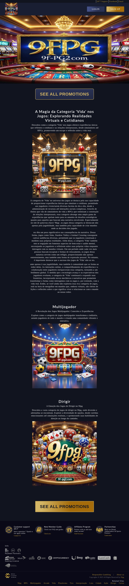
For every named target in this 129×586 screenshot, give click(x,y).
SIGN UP (115, 9)
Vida (54, 583)
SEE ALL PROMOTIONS (64, 94)
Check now (47, 534)
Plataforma (62, 583)
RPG (26, 583)
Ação (106, 583)
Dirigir (113, 583)
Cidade (98, 583)
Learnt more (108, 535)
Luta (91, 583)
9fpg (122, 577)
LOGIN (96, 9)
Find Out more (78, 534)
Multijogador (35, 583)
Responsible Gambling (101, 575)
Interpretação (81, 583)
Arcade (46, 583)
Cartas (121, 583)
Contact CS (17, 536)
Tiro (71, 583)
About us (120, 575)
